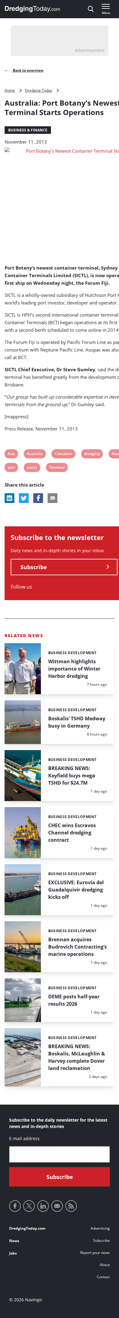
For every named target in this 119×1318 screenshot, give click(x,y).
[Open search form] (91, 9)
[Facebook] (15, 1206)
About (105, 1264)
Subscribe (33, 567)
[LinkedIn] (43, 1206)
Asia (11, 454)
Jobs (13, 1253)
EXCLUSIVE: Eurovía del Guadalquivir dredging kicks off (76, 889)
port (11, 468)
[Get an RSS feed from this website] (71, 1206)
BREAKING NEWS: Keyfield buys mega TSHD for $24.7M (71, 775)
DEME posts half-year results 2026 (73, 1000)
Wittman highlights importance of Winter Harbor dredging (74, 668)
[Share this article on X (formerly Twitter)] (24, 498)
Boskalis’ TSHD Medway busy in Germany (76, 722)
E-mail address (24, 1138)
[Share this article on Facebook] (38, 498)
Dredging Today (38, 90)
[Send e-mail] (57, 1206)
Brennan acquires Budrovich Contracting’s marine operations (77, 946)
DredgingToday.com (27, 1228)
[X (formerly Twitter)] (29, 1206)
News (14, 1240)
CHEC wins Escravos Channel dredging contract (72, 832)
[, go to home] (32, 9)
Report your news (95, 1252)
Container (63, 454)
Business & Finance (27, 130)
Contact (103, 1276)
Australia (35, 454)
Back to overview (27, 70)
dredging (92, 454)
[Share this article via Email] (52, 498)
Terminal (57, 468)
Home (10, 90)
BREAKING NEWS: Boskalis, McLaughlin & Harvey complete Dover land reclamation (76, 1057)
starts (32, 468)
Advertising (100, 1228)
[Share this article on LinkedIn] (9, 498)
